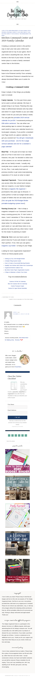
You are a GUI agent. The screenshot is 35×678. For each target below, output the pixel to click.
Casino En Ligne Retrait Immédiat (17, 288)
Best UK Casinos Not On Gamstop (17, 283)
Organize (4, 32)
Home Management (13, 30)
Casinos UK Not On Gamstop (17, 281)
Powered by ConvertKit (17, 426)
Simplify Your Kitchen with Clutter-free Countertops (19, 265)
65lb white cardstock (9, 123)
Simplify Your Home (18, 32)
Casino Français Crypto (17, 286)
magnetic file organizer (17, 189)
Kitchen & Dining (23, 30)
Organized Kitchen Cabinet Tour (14, 267)
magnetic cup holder (9, 246)
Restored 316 (27, 675)
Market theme (18, 675)
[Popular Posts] (17, 473)
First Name (11, 404)
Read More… (18, 366)
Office (29, 30)
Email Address (12, 410)
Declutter (5, 30)
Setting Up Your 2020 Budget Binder (15, 258)
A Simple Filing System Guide (13, 261)
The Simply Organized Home (17, 13)
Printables (9, 32)
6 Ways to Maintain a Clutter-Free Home (16, 272)
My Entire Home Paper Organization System (17, 270)
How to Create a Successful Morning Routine (17, 263)
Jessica (15, 312)
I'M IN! (17, 417)
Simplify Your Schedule (13, 33)
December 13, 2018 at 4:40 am (21, 314)
